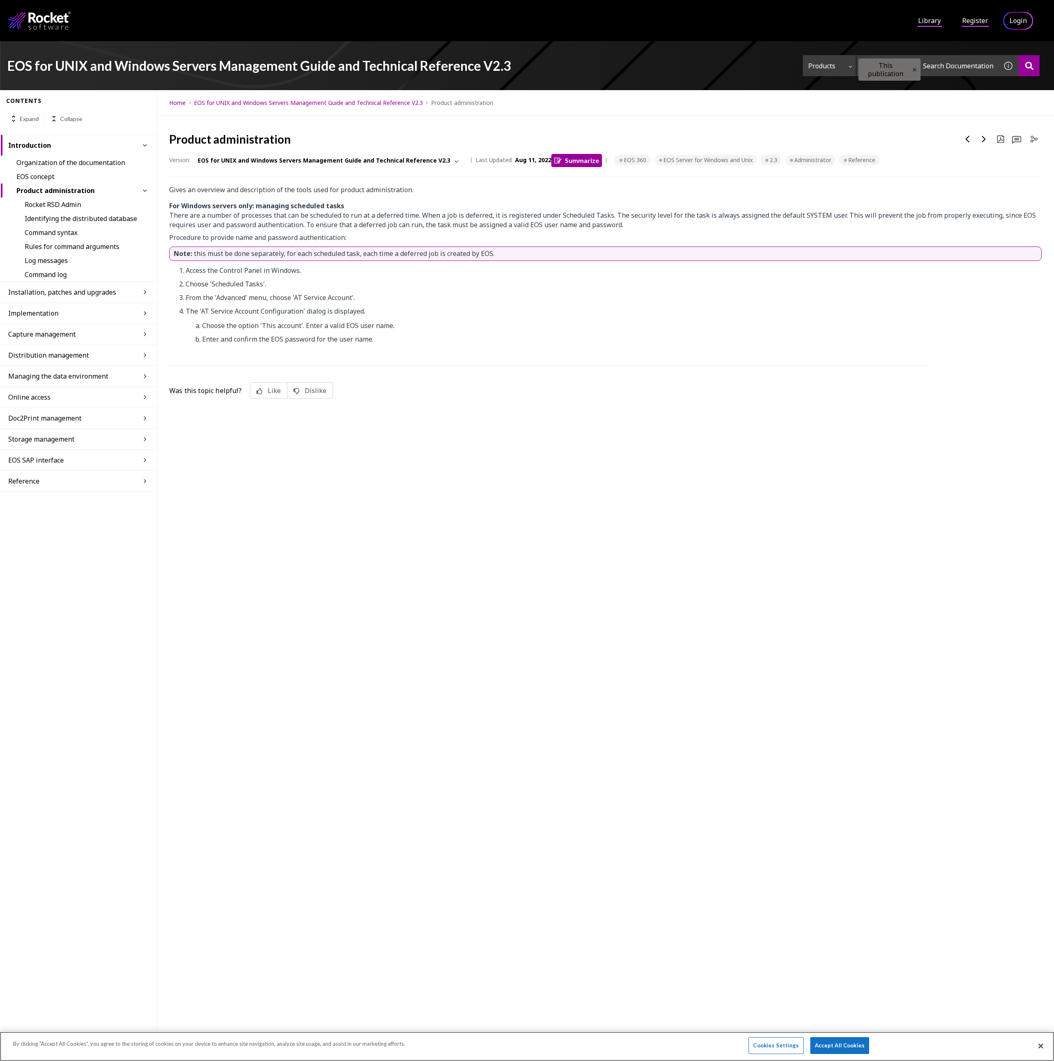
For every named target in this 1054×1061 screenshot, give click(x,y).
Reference (861, 160)
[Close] (1041, 1046)
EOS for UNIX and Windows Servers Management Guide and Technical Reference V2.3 (308, 102)
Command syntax (51, 232)
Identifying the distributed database (81, 218)
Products (821, 65)
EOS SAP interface (36, 460)
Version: (179, 160)
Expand (29, 118)
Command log (46, 274)
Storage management (41, 439)
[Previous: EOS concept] (967, 139)
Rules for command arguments (72, 246)
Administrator (812, 160)
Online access (29, 397)
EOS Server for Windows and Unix (708, 160)
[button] (915, 70)
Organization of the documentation (70, 162)
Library (929, 20)
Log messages (46, 260)
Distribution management (48, 355)
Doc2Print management (45, 418)
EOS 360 (635, 160)
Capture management (42, 334)
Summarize (582, 160)
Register (975, 20)
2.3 (773, 160)
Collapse (71, 118)
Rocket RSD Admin (53, 204)
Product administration (55, 190)
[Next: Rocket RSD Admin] (984, 139)
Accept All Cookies (840, 1045)
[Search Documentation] (1029, 65)
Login (1018, 20)
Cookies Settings (776, 1045)
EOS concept (35, 176)
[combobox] (927, 65)
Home (177, 102)
